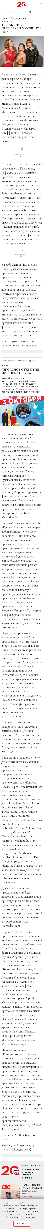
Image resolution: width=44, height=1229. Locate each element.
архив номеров (27, 1196)
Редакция (27, 1178)
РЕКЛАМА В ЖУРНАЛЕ (27, 1173)
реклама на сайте (31, 1169)
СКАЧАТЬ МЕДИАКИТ (31, 1166)
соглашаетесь (18, 1214)
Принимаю (22, 1223)
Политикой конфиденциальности (20, 1217)
